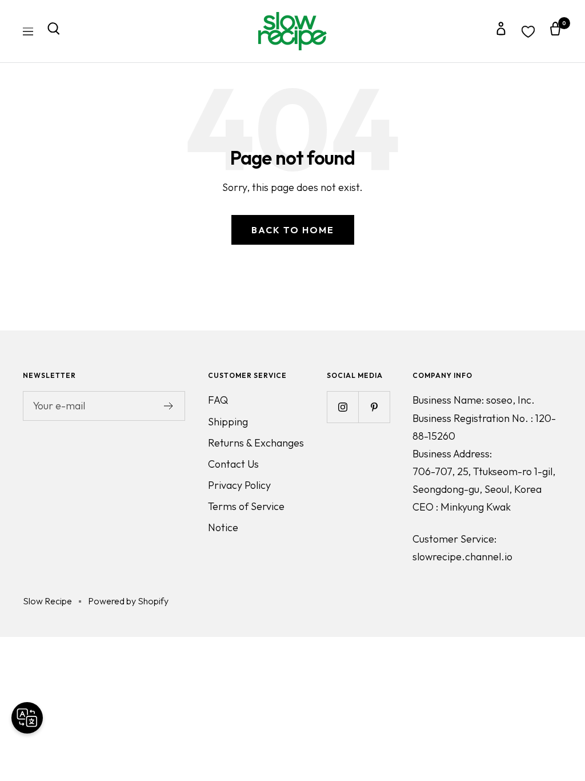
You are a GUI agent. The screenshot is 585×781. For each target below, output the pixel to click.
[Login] (501, 31)
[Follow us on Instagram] (342, 407)
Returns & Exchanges (256, 442)
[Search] (54, 31)
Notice (223, 527)
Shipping (228, 421)
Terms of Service (246, 506)
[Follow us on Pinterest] (374, 407)
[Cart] (555, 31)
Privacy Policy (239, 485)
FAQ (218, 400)
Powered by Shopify (128, 601)
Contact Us (233, 464)
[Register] (169, 406)
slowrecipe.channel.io (462, 556)
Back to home (292, 230)
